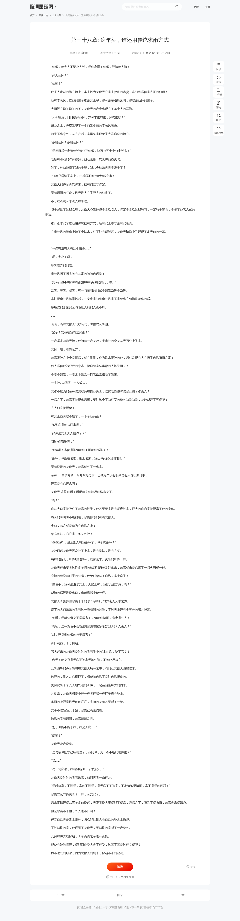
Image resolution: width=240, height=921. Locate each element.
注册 (207, 6)
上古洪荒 (56, 15)
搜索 (177, 7)
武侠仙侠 (43, 15)
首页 (32, 15)
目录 (120, 895)
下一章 (180, 895)
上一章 (60, 895)
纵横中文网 (41, 17)
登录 (196, 6)
